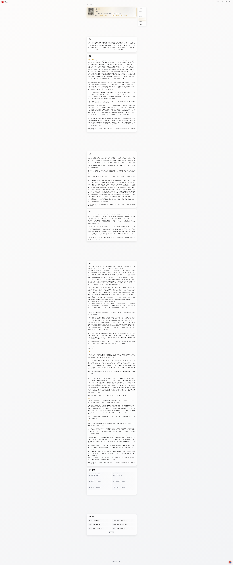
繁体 (119, 561)
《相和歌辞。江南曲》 (123, 15)
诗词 (218, 1)
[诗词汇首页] (4, 1)
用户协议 (111, 563)
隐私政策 (116, 563)
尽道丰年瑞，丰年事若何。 (94, 520)
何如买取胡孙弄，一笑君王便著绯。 (120, 520)
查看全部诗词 (111, 492)
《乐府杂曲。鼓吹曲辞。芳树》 (104, 15)
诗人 (222, 1)
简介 (141, 8)
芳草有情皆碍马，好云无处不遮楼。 (96, 528)
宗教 (141, 11)
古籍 (230, 1)
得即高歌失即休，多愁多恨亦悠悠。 (120, 528)
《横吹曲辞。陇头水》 (115, 15)
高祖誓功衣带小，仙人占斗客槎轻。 (120, 524)
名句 (226, 1)
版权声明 (121, 563)
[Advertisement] (112, 27)
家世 (141, 13)
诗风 (141, 19)
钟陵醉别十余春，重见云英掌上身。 (96, 524)
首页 (87, 4)
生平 (141, 16)
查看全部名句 (111, 532)
